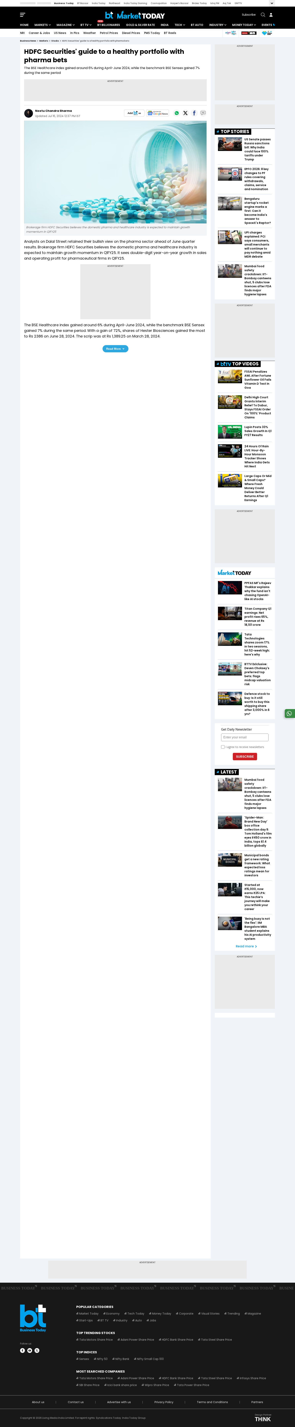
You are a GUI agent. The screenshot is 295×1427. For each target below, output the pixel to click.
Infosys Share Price (253, 1378)
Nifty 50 (102, 1359)
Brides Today (199, 3)
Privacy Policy (164, 1402)
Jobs (153, 1320)
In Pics (74, 33)
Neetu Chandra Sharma (53, 111)
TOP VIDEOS (245, 364)
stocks (55, 40)
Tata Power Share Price (193, 1385)
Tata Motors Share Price (96, 1340)
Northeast (114, 3)
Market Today (89, 1314)
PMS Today (152, 33)
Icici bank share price (122, 1385)
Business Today (64, 3)
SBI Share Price (89, 1385)
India (165, 25)
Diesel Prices (131, 33)
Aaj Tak (227, 3)
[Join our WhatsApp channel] (289, 717)
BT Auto (197, 25)
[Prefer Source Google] (134, 113)
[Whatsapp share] (176, 113)
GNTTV (238, 3)
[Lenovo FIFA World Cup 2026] (249, 33)
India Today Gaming (135, 3)
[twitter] (37, 1350)
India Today (98, 3)
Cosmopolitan (159, 3)
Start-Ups (86, 1320)
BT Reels (170, 33)
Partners (257, 1402)
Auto (138, 1320)
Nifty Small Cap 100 (150, 1359)
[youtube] (29, 1350)
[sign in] (271, 15)
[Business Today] (135, 15)
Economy (113, 1314)
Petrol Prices (109, 33)
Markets (41, 25)
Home (24, 25)
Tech (178, 25)
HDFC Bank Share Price (177, 1340)
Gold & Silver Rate (140, 25)
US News (60, 33)
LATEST (229, 772)
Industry (216, 25)
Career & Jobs (39, 33)
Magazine (64, 25)
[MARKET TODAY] (234, 573)
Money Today (242, 25)
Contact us (76, 1402)
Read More (113, 348)
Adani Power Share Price (137, 1340)
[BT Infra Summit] (231, 33)
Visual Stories (210, 1314)
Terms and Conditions (212, 1402)
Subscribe (249, 15)
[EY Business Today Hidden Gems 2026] (267, 33)
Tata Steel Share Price (216, 1340)
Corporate (186, 1314)
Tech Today (135, 1314)
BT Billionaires (108, 25)
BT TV (84, 25)
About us (38, 1402)
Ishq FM (214, 3)
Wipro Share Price (157, 1385)
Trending (233, 1314)
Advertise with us (119, 1402)
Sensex (84, 1359)
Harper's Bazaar (179, 3)
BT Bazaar (82, 3)
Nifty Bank (122, 1359)
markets (43, 40)
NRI (22, 33)
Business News (28, 40)
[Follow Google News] (157, 113)
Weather (89, 33)
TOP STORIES (235, 131)
